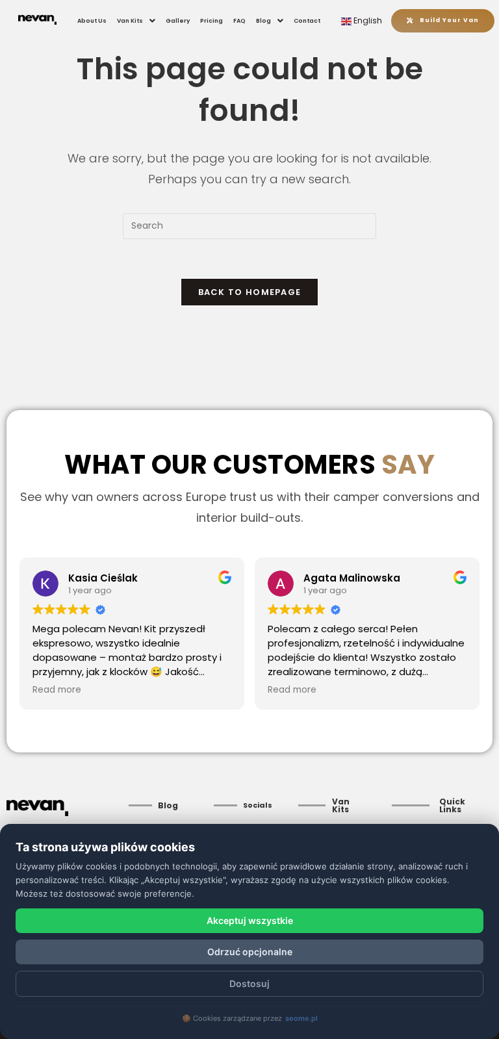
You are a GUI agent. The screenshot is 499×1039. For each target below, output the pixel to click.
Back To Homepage (249, 292)
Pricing (211, 21)
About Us (92, 21)
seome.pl (301, 1018)
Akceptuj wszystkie (250, 920)
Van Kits (130, 21)
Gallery (178, 21)
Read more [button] (56, 690)
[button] (136, 20)
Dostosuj (249, 983)
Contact (307, 21)
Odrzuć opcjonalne (249, 951)
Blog (263, 21)
